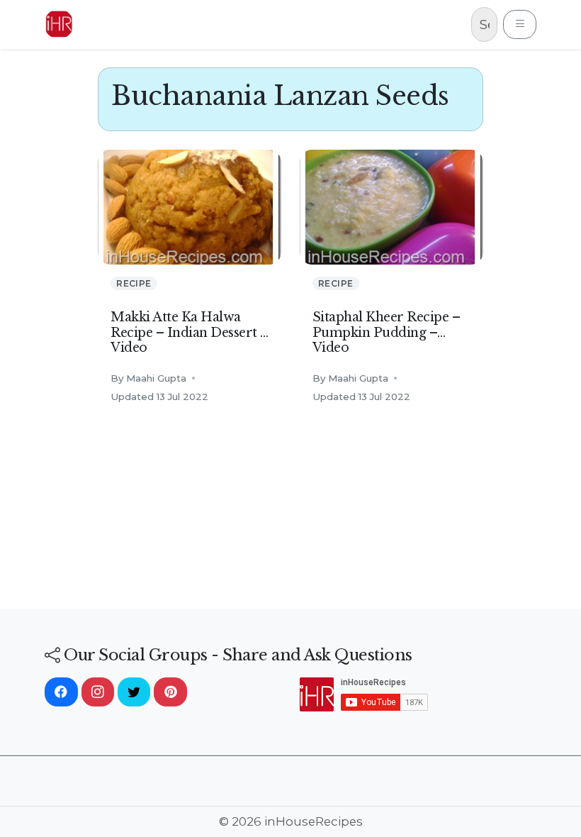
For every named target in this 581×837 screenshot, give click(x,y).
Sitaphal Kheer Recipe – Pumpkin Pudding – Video (386, 332)
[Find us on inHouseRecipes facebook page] (61, 692)
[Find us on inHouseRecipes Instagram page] (97, 692)
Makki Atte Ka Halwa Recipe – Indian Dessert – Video (190, 332)
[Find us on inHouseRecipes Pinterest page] (170, 692)
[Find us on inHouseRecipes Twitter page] (134, 692)
